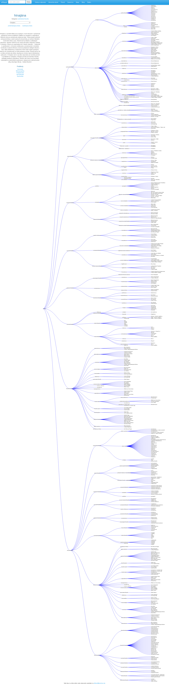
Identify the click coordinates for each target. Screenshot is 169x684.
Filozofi (63, 2)
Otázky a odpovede (40, 2)
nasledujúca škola (27, 26)
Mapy (77, 2)
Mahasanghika (20, 71)
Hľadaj (28, 2)
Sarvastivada (20, 74)
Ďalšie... (89, 2)
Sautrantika (20, 76)
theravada (20, 69)
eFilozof (4, 2)
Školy (83, 2)
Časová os (70, 2)
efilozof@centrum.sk (99, 683)
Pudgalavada (20, 73)
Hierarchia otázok (53, 2)
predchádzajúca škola (14, 26)
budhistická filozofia (23, 19)
